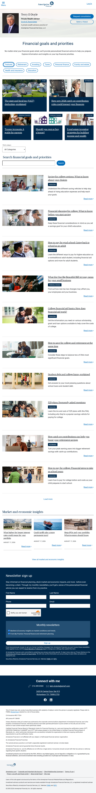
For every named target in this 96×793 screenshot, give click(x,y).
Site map (47, 774)
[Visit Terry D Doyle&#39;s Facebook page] (45, 700)
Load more (48, 499)
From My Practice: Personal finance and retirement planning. (32, 634)
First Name (10, 593)
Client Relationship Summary (53, 771)
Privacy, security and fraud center (18, 774)
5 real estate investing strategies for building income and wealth (78, 132)
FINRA (49, 659)
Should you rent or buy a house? (47, 131)
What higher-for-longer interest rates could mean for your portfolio (17, 535)
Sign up (47, 643)
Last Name (54, 593)
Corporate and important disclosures (30, 771)
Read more (88, 199)
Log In (89, 4)
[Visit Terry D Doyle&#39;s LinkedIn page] (51, 700)
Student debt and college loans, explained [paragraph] (69, 374)
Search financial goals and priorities (27, 157)
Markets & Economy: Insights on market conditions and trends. (33, 631)
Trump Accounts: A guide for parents (14, 131)
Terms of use (69, 771)
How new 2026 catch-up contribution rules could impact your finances (70, 102)
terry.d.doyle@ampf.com (60, 686)
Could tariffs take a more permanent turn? (44, 534)
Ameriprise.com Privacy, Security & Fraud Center (21, 654)
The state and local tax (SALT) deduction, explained (19, 102)
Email (52, 602)
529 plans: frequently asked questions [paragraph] (67, 402)
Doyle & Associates (29, 22)
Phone (8, 602)
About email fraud (36, 774)
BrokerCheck (15, 712)
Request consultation (82, 16)
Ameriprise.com (11, 771)
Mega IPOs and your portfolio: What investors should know (77, 534)
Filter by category (7, 145)
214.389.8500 (37, 686)
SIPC (55, 659)
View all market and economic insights (48, 559)
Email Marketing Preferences (33, 649)
